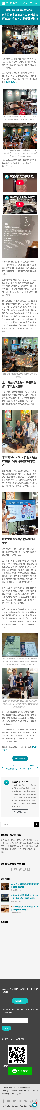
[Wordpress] (36, 1101)
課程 (17, 10)
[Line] (28, 869)
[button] (4, 236)
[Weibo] (25, 1101)
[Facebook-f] (11, 869)
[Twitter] (20, 869)
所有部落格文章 (20, 812)
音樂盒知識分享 (26, 10)
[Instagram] (24, 869)
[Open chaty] (34, 1105)
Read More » (16, 890)
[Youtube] (15, 869)
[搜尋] (36, 824)
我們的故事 (10, 10)
